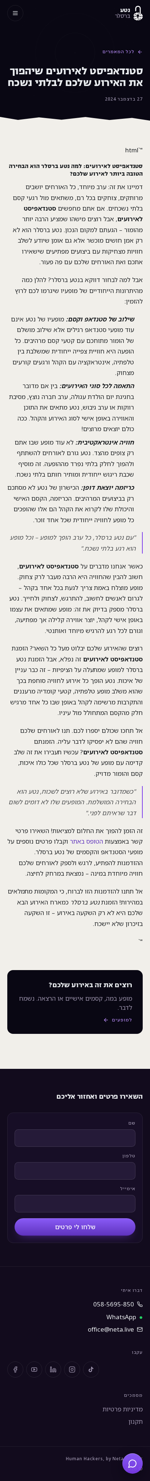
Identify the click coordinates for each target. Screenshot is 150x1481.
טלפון (128, 1156)
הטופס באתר (86, 841)
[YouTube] (34, 1369)
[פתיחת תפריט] (15, 13)
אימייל (127, 1188)
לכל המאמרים (118, 51)
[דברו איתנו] (132, 1463)
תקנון (136, 1421)
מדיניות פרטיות (123, 1409)
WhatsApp (124, 1317)
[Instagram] (72, 1369)
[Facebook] (15, 1369)
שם (131, 1123)
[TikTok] (91, 1369)
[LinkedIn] (53, 1369)
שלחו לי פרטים (75, 1227)
